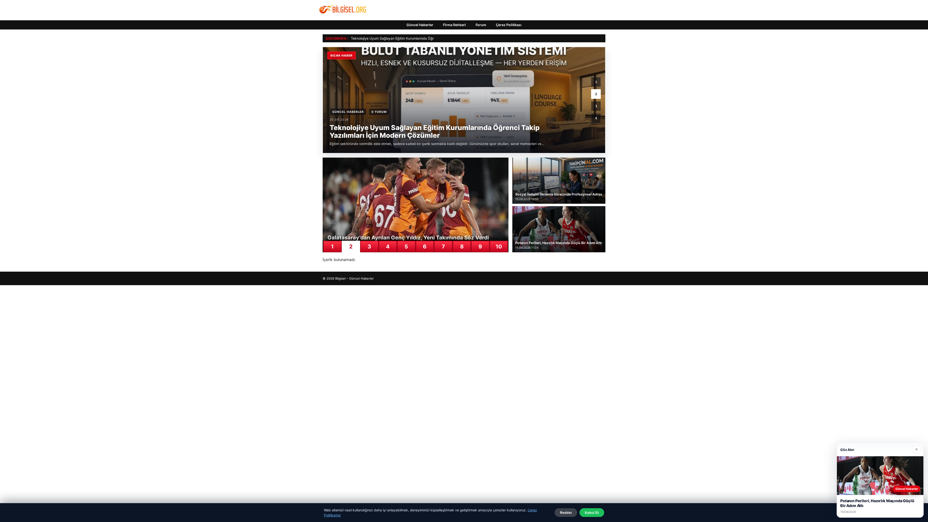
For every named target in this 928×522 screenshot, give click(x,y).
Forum (481, 25)
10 (499, 246)
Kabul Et (592, 513)
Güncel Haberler (419, 25)
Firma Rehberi (454, 25)
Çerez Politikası (509, 25)
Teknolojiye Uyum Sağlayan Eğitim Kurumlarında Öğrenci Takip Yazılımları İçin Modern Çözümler (426, 38)
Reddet (566, 513)
